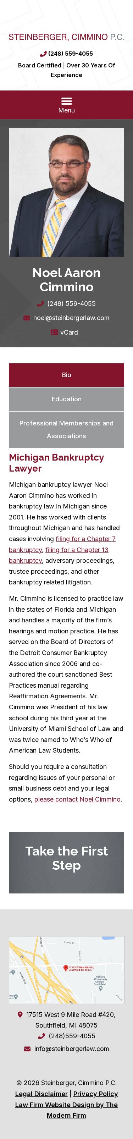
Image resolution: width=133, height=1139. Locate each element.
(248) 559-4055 (70, 53)
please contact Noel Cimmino (77, 799)
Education (67, 399)
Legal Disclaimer (41, 1093)
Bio (66, 375)
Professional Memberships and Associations (66, 429)
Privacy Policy (95, 1093)
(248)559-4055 (72, 1036)
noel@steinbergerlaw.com (71, 317)
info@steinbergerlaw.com (71, 1048)
